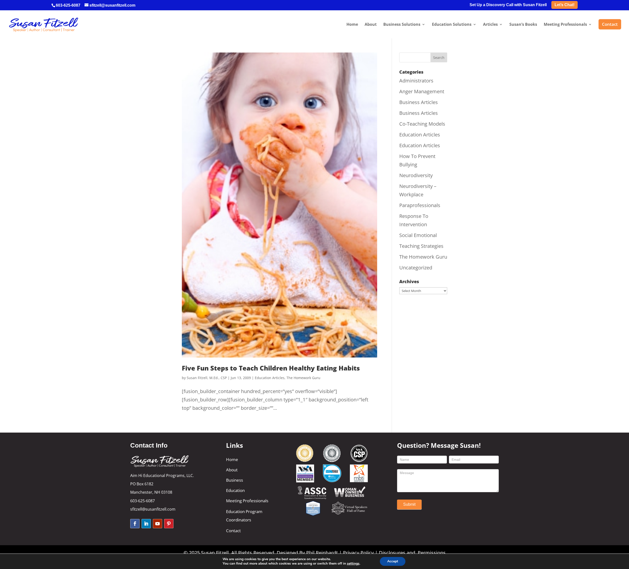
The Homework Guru (303, 377)
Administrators (416, 80)
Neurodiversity (416, 175)
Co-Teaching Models (422, 123)
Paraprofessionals (419, 205)
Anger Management (421, 91)
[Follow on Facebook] (135, 523)
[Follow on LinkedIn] (146, 523)
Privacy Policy (358, 552)
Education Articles (270, 377)
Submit (409, 504)
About (232, 470)
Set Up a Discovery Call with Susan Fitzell (508, 5)
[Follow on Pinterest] (168, 523)
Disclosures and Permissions (412, 552)
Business (234, 480)
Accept (392, 561)
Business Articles (418, 102)
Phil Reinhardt (322, 552)
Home (232, 459)
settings (353, 563)
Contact (233, 530)
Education (235, 490)
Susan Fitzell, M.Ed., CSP (207, 377)
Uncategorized (415, 267)
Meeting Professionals (247, 500)
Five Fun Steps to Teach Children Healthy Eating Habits (271, 368)
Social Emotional (418, 235)
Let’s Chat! (564, 5)
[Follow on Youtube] (157, 523)
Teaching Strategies (421, 246)
